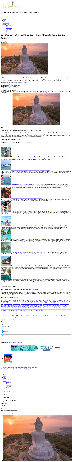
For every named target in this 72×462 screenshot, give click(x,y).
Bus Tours (6, 301)
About (4, 19)
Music (7, 26)
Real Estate (8, 29)
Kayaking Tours (42, 304)
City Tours (24, 301)
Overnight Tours (44, 305)
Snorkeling (15, 309)
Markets (6, 305)
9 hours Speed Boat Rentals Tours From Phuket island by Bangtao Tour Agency (19, 368)
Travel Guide (9, 25)
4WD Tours (3, 300)
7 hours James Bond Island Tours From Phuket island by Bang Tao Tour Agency (29, 265)
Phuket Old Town (14, 306)
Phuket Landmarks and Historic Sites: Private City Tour (37, 92)
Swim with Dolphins (60, 309)
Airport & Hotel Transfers (27, 300)
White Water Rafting (27, 310)
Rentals (7, 30)
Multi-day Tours (16, 305)
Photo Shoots (7, 306)
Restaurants (30, 307)
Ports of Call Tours (42, 306)
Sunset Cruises (44, 309)
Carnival (11, 301)
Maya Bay (10, 305)
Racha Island (15, 307)
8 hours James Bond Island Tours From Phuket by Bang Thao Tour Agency (28, 156)
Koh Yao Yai (55, 304)
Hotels (14, 342)
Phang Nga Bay (60, 305)
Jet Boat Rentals (34, 304)
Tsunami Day (9, 28)
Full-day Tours (33, 302)
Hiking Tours (51, 302)
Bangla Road (41, 300)
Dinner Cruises (64, 301)
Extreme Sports (6, 302)
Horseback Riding (9, 304)
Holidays (56, 302)
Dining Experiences (56, 301)
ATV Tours (35, 300)
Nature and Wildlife (29, 305)
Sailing (35, 307)
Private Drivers (50, 306)
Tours (4, 20)
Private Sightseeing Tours (59, 306)
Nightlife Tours (37, 305)
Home (4, 18)
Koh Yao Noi (49, 304)
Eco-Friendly (6, 23)
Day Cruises (44, 301)
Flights (4, 21)
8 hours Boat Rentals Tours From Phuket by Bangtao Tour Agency (26, 279)
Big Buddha (47, 300)
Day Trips (49, 301)
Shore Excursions (60, 307)
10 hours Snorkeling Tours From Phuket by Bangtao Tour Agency (26, 225)
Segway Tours (46, 307)
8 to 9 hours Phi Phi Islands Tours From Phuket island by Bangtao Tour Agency (19, 367)
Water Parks (10, 310)
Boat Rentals (59, 300)
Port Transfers (35, 306)
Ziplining (41, 310)
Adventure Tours (10, 300)
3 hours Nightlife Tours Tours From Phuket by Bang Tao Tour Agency (27, 198)
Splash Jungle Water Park (35, 309)
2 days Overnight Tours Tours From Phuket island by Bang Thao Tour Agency (28, 239)
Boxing (64, 300)
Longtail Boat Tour (62, 304)
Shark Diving (53, 307)
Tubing (6, 310)
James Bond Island (26, 304)
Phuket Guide (20, 342)
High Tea (46, 302)
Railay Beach (25, 307)
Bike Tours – (53, 300)
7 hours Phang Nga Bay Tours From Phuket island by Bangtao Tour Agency (28, 252)
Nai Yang (22, 305)
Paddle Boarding (52, 305)
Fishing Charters (21, 302)
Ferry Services (13, 302)
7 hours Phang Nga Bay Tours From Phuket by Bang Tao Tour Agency (27, 184)
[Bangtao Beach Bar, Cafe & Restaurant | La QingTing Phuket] (9, 9)
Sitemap (8, 31)
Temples (67, 309)
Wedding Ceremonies (18, 310)
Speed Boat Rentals (24, 309)
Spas (19, 309)
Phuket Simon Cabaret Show (25, 306)
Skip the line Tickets (8, 309)
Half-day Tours (40, 302)
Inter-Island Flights (17, 304)
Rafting (20, 307)
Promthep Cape (8, 307)
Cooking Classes (30, 301)
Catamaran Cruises (17, 301)
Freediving (27, 302)
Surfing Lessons (51, 309)
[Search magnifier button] (2, 321)
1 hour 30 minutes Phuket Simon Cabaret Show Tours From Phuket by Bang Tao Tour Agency (32, 211)
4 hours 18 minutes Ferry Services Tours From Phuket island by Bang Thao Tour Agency (31, 170)
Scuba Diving (40, 307)
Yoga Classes (35, 310)
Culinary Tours (37, 301)
